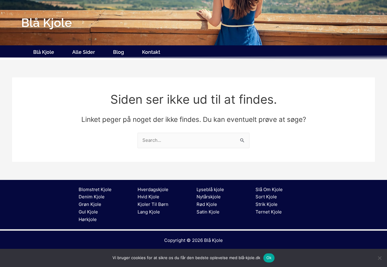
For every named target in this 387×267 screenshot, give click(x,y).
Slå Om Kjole (269, 189)
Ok (269, 257)
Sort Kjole (266, 197)
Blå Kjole (43, 52)
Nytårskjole (209, 197)
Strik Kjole (266, 204)
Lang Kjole (149, 212)
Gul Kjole (88, 212)
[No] (379, 258)
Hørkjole (88, 219)
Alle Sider (83, 52)
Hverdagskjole (153, 189)
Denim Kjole (92, 197)
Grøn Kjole (90, 204)
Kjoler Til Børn (153, 204)
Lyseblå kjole (210, 189)
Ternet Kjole (268, 212)
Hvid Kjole (148, 197)
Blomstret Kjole (95, 189)
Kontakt (151, 52)
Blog (118, 52)
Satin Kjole (208, 212)
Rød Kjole (207, 204)
